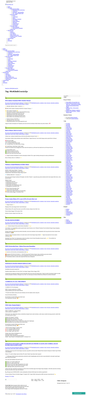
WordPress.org (69, 223)
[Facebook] (6, 3)
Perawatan (10, 7)
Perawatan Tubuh (13, 25)
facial (45, 102)
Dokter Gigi (12, 29)
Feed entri (68, 221)
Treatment (68, 214)
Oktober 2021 (69, 158)
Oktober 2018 (69, 192)
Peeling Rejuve (16, 23)
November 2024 (69, 136)
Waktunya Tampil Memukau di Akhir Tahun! (17, 164)
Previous (7, 376)
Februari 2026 (69, 128)
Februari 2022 (69, 155)
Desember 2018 (69, 190)
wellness (27, 104)
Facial (14, 15)
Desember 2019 (69, 176)
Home (9, 6)
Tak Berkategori (69, 212)
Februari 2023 (69, 146)
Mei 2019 (68, 184)
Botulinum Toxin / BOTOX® (19, 10)
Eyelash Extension (73, 117)
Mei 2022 (68, 153)
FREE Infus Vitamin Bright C (13, 305)
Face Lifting (15, 20)
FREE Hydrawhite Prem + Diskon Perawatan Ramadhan (20, 246)
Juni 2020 (68, 172)
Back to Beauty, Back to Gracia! (13, 130)
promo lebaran (22, 104)
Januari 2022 (68, 156)
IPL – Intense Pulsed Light (18, 13)
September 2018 (69, 194)
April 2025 (68, 131)
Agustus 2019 (69, 181)
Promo (67, 210)
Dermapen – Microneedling (18, 12)
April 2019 (68, 186)
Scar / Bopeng (13, 33)
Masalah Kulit (10, 30)
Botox (14, 17)
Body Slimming (16, 27)
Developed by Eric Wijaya (21, 393)
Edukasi (67, 209)
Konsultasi (10, 40)
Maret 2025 (68, 132)
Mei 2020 (68, 173)
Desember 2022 (69, 147)
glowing (48, 102)
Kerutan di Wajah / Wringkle (16, 36)
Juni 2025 (68, 130)
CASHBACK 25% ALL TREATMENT (15, 281)
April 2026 (68, 126)
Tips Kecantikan (69, 213)
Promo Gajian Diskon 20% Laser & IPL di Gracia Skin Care (21, 199)
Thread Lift (15, 11)
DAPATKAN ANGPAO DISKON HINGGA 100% (18, 263)
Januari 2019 (68, 189)
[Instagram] (5, 3)
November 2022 (69, 148)
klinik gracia (7, 104)
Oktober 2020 (69, 167)
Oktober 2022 (69, 149)
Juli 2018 (68, 196)
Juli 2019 (68, 182)
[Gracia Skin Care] (9, 4)
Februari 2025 (69, 133)
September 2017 (69, 203)
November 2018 (69, 191)
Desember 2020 (69, 165)
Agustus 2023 (69, 141)
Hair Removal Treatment (18, 28)
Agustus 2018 (69, 195)
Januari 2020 (68, 175)
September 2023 (69, 140)
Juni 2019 (68, 183)
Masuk (67, 219)
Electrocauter (15, 24)
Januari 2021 (68, 164)
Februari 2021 (69, 163)
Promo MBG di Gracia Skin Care (72, 102)
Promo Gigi (68, 211)
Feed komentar (69, 222)
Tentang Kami (10, 38)
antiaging (42, 102)
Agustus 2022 (69, 151)
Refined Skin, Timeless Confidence (73, 110)
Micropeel (15, 22)
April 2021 (68, 161)
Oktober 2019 (69, 179)
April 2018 (68, 198)
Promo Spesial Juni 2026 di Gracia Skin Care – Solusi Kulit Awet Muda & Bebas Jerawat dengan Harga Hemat (73, 105)
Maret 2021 (68, 162)
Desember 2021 (69, 157)
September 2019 (69, 180)
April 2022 (68, 154)
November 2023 (69, 139)
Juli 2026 (68, 123)
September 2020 (69, 169)
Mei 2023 (68, 142)
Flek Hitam (12, 32)
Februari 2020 (69, 174)
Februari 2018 (69, 199)
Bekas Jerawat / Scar (14, 35)
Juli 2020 (68, 171)
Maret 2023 (68, 145)
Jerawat (11, 31)
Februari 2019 (69, 188)
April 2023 (68, 144)
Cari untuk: (66, 95)
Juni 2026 (68, 124)
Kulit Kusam (12, 37)
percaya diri (13, 104)
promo (17, 104)
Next (13, 376)
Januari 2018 (68, 200)
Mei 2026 (68, 125)
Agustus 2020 (69, 170)
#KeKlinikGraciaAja (35, 102)
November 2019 (69, 178)
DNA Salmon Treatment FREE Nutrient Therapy (18, 100)
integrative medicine (55, 102)
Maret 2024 (68, 137)
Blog (9, 39)
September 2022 (69, 150)
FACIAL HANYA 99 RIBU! (12, 220)
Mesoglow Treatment (17, 19)
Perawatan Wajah (13, 14)
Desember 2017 (69, 201)
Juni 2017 (68, 204)
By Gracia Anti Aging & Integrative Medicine (14, 102)
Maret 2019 (68, 187)
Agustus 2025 (69, 129)
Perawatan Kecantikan (14, 8)
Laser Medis (15, 16)
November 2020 (69, 166)
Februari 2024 (69, 138)
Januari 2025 (68, 134)
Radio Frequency (16, 21)
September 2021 (69, 159)
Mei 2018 (68, 197)
